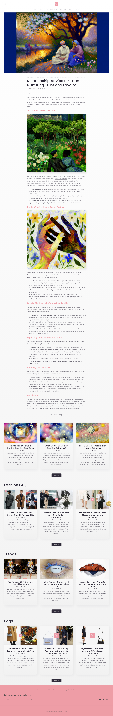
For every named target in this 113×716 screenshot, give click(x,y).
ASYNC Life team (63, 711)
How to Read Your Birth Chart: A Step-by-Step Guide (20, 447)
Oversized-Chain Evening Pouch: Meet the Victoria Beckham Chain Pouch (56, 651)
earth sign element (61, 179)
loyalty (58, 102)
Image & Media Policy (70, 690)
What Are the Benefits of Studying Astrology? (56, 447)
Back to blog (57, 415)
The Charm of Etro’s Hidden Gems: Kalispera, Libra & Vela (21, 650)
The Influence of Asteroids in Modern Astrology (92, 447)
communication (72, 275)
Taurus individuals (33, 97)
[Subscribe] (31, 699)
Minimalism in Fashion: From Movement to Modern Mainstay (92, 515)
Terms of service (58, 690)
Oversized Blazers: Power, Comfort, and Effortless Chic (20, 514)
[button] (6, 4)
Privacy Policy (47, 690)
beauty (68, 377)
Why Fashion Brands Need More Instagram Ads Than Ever (56, 584)
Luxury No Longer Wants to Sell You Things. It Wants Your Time (92, 584)
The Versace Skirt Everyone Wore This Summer (20, 583)
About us (39, 690)
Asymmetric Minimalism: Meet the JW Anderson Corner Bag (92, 651)
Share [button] (30, 93)
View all (56, 475)
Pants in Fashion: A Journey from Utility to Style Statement (56, 515)
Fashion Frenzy (58, 710)
